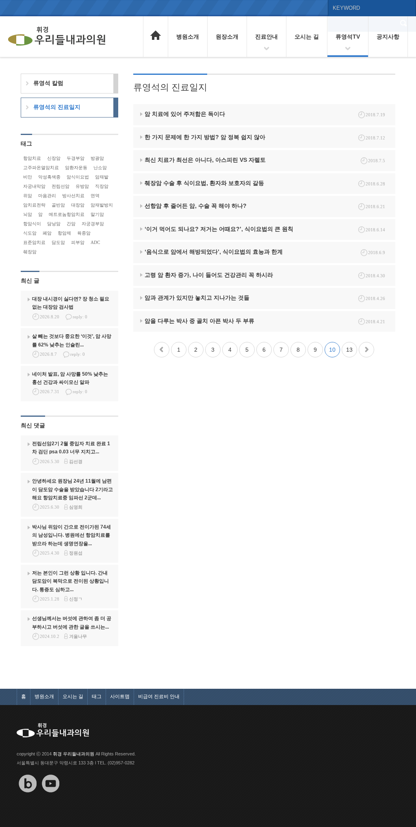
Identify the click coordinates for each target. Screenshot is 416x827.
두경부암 (75, 158)
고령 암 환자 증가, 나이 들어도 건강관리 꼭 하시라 (209, 275)
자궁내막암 (34, 186)
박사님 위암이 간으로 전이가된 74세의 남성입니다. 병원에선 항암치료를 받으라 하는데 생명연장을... (71, 535)
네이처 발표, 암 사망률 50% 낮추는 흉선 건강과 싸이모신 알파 (70, 378)
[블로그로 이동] (28, 798)
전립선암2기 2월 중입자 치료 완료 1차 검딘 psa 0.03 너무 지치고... (71, 448)
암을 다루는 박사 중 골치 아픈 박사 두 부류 (199, 321)
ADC (95, 242)
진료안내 (266, 36)
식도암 (30, 233)
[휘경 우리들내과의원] (57, 36)
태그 (97, 696)
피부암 (77, 242)
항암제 (64, 233)
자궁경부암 (93, 223)
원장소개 (227, 36)
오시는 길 (307, 36)
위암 (27, 195)
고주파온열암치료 (41, 167)
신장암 (54, 158)
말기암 (97, 214)
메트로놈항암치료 (66, 214)
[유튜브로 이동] (51, 798)
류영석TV (348, 36)
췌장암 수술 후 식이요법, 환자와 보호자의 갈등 (204, 183)
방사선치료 (73, 195)
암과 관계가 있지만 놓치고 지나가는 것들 (197, 297)
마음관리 (47, 195)
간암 (71, 223)
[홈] (155, 35)
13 (349, 349)
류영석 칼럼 (48, 83)
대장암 (77, 204)
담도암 (58, 242)
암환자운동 (76, 167)
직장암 (101, 186)
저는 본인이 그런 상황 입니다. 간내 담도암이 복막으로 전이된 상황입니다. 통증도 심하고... (70, 581)
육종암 (84, 233)
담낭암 (54, 223)
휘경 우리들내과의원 (73, 753)
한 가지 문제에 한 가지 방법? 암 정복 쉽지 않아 (205, 137)
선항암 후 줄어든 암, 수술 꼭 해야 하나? (196, 205)
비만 (27, 176)
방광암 (97, 158)
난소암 (100, 167)
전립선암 (60, 186)
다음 (366, 349)
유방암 (82, 186)
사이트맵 (120, 696)
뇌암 (27, 214)
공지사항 (388, 36)
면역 (95, 195)
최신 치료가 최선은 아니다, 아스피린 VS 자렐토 (205, 160)
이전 (161, 349)
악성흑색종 (49, 176)
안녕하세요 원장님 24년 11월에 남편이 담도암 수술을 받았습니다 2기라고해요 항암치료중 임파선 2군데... (72, 489)
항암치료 (32, 158)
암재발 (101, 176)
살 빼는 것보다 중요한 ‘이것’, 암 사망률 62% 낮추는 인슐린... (71, 340)
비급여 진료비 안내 (159, 696)
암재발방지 (102, 204)
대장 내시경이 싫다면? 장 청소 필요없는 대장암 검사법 (70, 303)
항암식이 (32, 223)
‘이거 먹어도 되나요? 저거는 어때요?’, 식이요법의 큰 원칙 (219, 229)
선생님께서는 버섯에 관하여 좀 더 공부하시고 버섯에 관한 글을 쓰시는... (71, 622)
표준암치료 (34, 242)
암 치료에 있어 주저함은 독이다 (185, 114)
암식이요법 (78, 176)
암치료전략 (34, 204)
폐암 (47, 233)
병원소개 (187, 36)
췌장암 (30, 251)
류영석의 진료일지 (56, 107)
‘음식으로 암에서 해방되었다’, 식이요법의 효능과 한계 (214, 251)
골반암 (58, 204)
